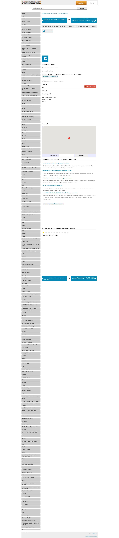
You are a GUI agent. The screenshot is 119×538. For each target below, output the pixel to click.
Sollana (23, 475)
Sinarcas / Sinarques (27, 472)
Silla (23, 467)
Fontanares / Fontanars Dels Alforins (30, 239)
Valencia (24, 509)
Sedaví (23, 458)
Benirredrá (24, 135)
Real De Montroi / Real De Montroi (30, 426)
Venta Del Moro (25, 515)
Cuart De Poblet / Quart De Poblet (30, 212)
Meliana (24, 331)
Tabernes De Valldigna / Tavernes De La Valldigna (30, 487)
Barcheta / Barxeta (26, 100)
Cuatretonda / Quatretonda (28, 214)
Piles (23, 393)
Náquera (24, 358)
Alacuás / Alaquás (26, 21)
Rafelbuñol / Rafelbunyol (27, 418)
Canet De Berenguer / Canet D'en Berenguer (29, 168)
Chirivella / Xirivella (26, 201)
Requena (24, 429)
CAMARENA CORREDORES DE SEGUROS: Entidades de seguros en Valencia (60, 192)
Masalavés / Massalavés (27, 320)
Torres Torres (25, 499)
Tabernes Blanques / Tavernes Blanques (29, 483)
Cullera (23, 217)
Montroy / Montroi (26, 353)
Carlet (23, 177)
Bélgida (23, 103)
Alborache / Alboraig (26, 37)
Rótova (23, 444)
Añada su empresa (92, 2)
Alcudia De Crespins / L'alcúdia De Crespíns (30, 55)
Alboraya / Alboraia (26, 40)
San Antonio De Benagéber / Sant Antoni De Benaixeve (29, 455)
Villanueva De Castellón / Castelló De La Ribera (30, 523)
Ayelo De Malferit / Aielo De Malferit (30, 92)
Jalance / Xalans (25, 267)
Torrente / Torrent (26, 496)
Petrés (23, 385)
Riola (23, 436)
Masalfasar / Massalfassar (28, 323)
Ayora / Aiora (25, 97)
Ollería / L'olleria (26, 369)
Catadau (24, 182)
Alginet (23, 77)
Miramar (24, 334)
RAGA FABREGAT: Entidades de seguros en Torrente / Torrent (57, 170)
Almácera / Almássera (27, 80)
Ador (23, 16)
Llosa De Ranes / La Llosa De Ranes (30, 294)
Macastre (24, 312)
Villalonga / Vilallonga (27, 517)
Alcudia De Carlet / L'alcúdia (28, 52)
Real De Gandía (25, 424)
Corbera (24, 209)
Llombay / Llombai (26, 291)
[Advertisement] (69, 43)
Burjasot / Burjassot (26, 159)
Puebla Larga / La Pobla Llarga (29, 410)
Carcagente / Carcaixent (27, 171)
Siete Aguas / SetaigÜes (27, 464)
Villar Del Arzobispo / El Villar (28, 527)
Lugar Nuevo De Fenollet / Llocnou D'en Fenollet (30, 305)
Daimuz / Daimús (26, 220)
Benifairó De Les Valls (27, 119)
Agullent (24, 18)
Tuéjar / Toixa (25, 501)
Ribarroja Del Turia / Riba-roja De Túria (29, 432)
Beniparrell (24, 132)
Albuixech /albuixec (26, 43)
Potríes (23, 398)
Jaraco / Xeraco (25, 269)
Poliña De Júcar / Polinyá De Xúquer (30, 396)
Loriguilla (24, 299)
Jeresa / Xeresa (25, 277)
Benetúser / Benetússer (27, 114)
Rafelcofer (24, 421)
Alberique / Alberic (26, 35)
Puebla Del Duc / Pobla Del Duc (29, 408)
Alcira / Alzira (25, 13)
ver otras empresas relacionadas (50, 76)
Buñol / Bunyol (25, 157)
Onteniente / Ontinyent (27, 371)
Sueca (23, 480)
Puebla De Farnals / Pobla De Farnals (30, 401)
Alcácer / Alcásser (26, 45)
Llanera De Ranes (26, 286)
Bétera (23, 143)
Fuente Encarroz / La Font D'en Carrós (30, 248)
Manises (24, 315)
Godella (24, 259)
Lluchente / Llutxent (26, 296)
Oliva (23, 366)
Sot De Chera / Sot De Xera (28, 477)
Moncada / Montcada (27, 342)
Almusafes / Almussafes (27, 85)
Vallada (23, 512)
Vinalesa (24, 529)
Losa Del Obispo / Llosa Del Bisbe (29, 302)
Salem (23, 452)
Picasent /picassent (26, 390)
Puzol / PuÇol (25, 416)
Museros (24, 355)
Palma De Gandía (26, 377)
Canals (23, 165)
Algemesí (24, 72)
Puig (23, 413)
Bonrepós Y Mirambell (27, 151)
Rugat (23, 446)
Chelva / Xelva (25, 196)
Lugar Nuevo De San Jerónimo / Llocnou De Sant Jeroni (29, 309)
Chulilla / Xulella (26, 206)
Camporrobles (25, 162)
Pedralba (24, 382)
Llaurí (23, 288)
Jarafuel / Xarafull (26, 272)
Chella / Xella (25, 193)
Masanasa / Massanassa (27, 328)
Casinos (24, 179)
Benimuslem (25, 130)
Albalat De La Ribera (26, 29)
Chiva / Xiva (24, 204)
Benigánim (24, 127)
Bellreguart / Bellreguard (28, 106)
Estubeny (24, 233)
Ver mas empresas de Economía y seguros (53, 203)
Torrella (24, 493)
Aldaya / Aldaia (25, 59)
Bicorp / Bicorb (25, 146)
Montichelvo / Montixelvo (28, 350)
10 (68, 233)
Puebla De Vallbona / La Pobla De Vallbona (29, 404)
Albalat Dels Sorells (26, 32)
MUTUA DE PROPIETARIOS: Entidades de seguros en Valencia (57, 178)
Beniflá (23, 124)
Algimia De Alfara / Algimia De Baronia (31, 75)
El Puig (23, 225)
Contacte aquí (94, 533)
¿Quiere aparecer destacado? (81, 2)
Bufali (23, 154)
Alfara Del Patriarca (26, 64)
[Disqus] (69, 255)
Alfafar (23, 61)
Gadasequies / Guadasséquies (29, 251)
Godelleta (24, 261)
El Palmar (24, 222)
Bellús (23, 108)
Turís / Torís (25, 504)
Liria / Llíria (24, 283)
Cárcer (23, 174)
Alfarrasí (24, 69)
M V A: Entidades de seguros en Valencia (52, 185)
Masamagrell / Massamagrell (28, 326)
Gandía (23, 253)
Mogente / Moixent (26, 339)
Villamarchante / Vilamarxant (28, 520)
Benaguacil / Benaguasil (27, 111)
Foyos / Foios (25, 241)
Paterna (24, 379)
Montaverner (25, 347)
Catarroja (24, 185)
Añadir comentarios (49, 31)
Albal (23, 27)
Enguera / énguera (26, 228)
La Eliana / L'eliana (26, 280)
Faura (23, 236)
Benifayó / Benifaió (26, 122)
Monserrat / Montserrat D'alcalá (29, 344)
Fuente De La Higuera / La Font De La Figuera (30, 245)
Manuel (24, 318)
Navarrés (24, 361)
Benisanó (24, 138)
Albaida (24, 24)
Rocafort (24, 438)
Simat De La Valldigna (27, 469)
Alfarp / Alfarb (25, 67)
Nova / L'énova (25, 363)
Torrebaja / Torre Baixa (27, 491)
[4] (69, 19)
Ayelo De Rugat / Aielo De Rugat (29, 95)
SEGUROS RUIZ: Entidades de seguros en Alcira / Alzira (56, 163)
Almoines (24, 83)
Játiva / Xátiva (25, 275)
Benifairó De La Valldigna (28, 116)
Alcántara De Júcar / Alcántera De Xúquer (29, 49)
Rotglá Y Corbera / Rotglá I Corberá (30, 441)
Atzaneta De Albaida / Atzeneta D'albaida (29, 89)
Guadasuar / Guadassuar (28, 264)
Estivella (24, 230)
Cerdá (23, 190)
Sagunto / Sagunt (26, 449)
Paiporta (24, 374)
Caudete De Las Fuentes (27, 187)
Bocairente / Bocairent (27, 149)
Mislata (23, 336)
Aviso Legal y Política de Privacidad (91, 536)
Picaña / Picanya (25, 388)
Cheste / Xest (25, 198)
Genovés (24, 256)
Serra (23, 461)
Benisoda (24, 140)
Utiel (23, 507)
